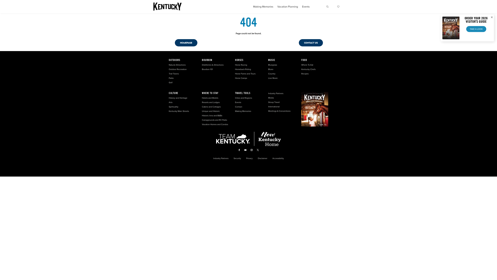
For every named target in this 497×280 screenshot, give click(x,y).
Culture (173, 93)
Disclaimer (262, 158)
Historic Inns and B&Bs (212, 115)
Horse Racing (241, 64)
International (274, 106)
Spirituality (174, 106)
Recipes (305, 73)
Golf (171, 82)
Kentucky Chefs (308, 69)
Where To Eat (307, 64)
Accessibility (278, 158)
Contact (238, 106)
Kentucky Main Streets (179, 111)
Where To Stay (210, 93)
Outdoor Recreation (178, 69)
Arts (170, 102)
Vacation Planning (287, 7)
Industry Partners (275, 93)
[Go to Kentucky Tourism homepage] (167, 7)
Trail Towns (174, 73)
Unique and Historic (211, 111)
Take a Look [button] (476, 29)
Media (271, 97)
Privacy (249, 158)
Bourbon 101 (207, 69)
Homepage (186, 42)
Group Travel (274, 102)
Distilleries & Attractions (213, 64)
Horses (239, 60)
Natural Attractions (177, 64)
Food (304, 60)
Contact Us (311, 42)
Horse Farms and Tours (245, 73)
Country (271, 73)
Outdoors (174, 60)
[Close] (492, 17)
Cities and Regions (243, 97)
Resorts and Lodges (211, 102)
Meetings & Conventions (279, 111)
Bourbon (207, 60)
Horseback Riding (243, 69)
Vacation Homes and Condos (215, 124)
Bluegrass (272, 64)
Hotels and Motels (210, 97)
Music (271, 60)
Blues (270, 69)
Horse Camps (241, 78)
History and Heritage (178, 97)
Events (306, 7)
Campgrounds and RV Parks (214, 119)
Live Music (273, 78)
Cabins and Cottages (211, 106)
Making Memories (263, 6)
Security (237, 158)
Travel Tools (242, 93)
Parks (171, 78)
